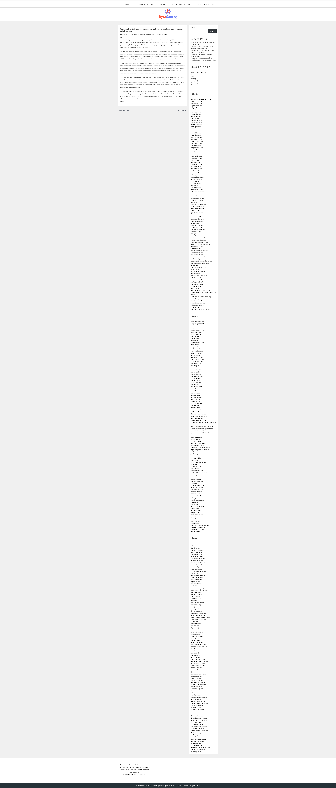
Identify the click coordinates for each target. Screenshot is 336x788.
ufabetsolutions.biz (197, 387)
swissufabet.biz (196, 374)
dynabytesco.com (196, 187)
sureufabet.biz (195, 395)
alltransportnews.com (198, 414)
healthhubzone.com (197, 342)
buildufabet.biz (195, 412)
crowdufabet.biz (196, 410)
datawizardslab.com (197, 192)
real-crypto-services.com (199, 456)
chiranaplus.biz (196, 699)
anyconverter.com (197, 632)
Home (127, 4)
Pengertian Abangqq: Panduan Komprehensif (201, 55)
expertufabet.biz (196, 368)
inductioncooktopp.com (199, 278)
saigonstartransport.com (199, 674)
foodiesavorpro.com (197, 200)
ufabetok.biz (195, 405)
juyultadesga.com (196, 454)
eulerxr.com (195, 223)
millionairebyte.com (197, 305)
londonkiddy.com (196, 299)
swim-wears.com (196, 569)
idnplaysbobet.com (197, 255)
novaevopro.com (196, 145)
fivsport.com (195, 483)
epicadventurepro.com (198, 204)
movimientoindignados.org (200, 496)
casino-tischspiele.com (198, 619)
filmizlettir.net (195, 548)
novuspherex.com (196, 143)
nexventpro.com (196, 154)
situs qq (193, 78)
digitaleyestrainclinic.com (199, 726)
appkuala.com (195, 655)
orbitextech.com (196, 227)
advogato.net (195, 607)
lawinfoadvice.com (197, 487)
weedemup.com (196, 269)
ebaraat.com (195, 345)
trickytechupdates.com (198, 739)
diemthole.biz (195, 638)
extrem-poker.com (197, 466)
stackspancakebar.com (198, 701)
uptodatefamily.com (197, 500)
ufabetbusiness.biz (197, 376)
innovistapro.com (196, 168)
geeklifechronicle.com (198, 196)
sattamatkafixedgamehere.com (201, 261)
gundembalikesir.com (198, 336)
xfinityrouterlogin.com (198, 733)
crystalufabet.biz (196, 403)
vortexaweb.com (196, 139)
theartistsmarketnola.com (199, 697)
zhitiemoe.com (196, 510)
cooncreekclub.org (197, 552)
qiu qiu (193, 76)
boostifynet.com (196, 152)
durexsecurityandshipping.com (201, 447)
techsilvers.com (196, 479)
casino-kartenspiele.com (199, 615)
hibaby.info (194, 265)
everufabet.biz (195, 408)
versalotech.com (196, 179)
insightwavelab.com (197, 206)
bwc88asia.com (196, 464)
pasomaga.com (196, 523)
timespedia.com (196, 634)
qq (191, 74)
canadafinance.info (197, 686)
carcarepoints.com (197, 470)
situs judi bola (132, 765)
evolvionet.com (196, 112)
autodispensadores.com (199, 276)
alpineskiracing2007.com (199, 718)
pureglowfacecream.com (199, 647)
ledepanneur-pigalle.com (199, 693)
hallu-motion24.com (197, 710)
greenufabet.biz (196, 378)
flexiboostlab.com (196, 171)
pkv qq (137, 772)
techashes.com (196, 326)
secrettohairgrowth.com (199, 663)
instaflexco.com (196, 166)
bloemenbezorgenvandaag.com (201, 661)
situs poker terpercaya (198, 72)
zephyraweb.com (196, 137)
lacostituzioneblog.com (198, 506)
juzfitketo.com (195, 521)
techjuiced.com (196, 347)
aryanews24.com (196, 437)
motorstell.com (196, 584)
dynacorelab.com (196, 122)
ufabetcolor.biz (196, 380)
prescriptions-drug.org (198, 588)
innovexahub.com (196, 120)
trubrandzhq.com (196, 150)
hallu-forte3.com (196, 707)
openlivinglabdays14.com (199, 431)
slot (152, 4)
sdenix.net (194, 600)
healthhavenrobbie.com (198, 240)
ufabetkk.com (195, 640)
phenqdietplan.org (197, 489)
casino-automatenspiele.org (200, 617)
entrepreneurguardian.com (200, 263)
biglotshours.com (196, 355)
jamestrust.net (196, 623)
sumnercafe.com (196, 491)
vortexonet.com (196, 116)
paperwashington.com (198, 267)
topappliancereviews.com (199, 737)
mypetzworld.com (197, 458)
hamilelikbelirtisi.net (197, 177)
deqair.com (194, 477)
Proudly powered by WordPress (163, 786)
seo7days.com (195, 657)
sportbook (177, 4)
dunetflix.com (195, 494)
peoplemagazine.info (198, 324)
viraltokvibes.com (196, 592)
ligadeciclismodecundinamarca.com (203, 290)
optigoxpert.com (196, 158)
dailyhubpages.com (197, 252)
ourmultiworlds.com (197, 550)
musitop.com (195, 502)
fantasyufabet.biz (196, 370)
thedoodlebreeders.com (199, 473)
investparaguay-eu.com (198, 462)
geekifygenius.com (197, 225)
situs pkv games (196, 81)
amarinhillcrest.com (197, 602)
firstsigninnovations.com (199, 565)
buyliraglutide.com (197, 357)
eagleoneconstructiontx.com (200, 244)
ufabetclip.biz (195, 366)
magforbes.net (196, 596)
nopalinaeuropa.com (197, 529)
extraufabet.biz (196, 382)
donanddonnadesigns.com (200, 242)
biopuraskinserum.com (198, 682)
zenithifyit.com (196, 133)
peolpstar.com (195, 573)
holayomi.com (195, 288)
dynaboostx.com (196, 164)
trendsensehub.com (197, 219)
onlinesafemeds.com (197, 359)
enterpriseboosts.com (198, 613)
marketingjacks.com (197, 735)
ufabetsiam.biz (195, 372)
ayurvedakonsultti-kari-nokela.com (202, 433)
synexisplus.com (196, 114)
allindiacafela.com (197, 716)
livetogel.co (194, 234)
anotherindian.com (197, 515)
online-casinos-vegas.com (199, 731)
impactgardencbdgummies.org (201, 525)
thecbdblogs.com (196, 745)
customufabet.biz (196, 397)
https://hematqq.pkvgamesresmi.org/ (134, 774)
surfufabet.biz (195, 391)
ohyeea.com (195, 508)
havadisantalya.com (197, 330)
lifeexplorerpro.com (197, 208)
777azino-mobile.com (198, 441)
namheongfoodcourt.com (199, 703)
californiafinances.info (198, 684)
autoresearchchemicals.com (200, 747)
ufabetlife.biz (195, 384)
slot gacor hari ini (136, 769)
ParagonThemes (194, 786)
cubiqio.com (195, 194)
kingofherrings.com (197, 649)
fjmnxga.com (195, 672)
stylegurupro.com (197, 189)
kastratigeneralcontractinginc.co (202, 426)
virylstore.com (195, 581)
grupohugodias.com (197, 475)
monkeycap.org (196, 598)
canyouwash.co (196, 328)
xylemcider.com (196, 517)
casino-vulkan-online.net (199, 720)
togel (190, 4)
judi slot (125, 765)
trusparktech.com (197, 148)
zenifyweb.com (196, 231)
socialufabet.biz (196, 389)
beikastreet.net (196, 546)
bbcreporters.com (197, 418)
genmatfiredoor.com (198, 236)
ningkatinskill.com (197, 481)
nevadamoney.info (197, 689)
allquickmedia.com (197, 642)
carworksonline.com (197, 577)
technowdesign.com (197, 445)
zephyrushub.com (196, 106)
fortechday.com (196, 307)
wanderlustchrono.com (198, 215)
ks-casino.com (195, 468)
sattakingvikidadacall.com (199, 257)
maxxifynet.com (196, 118)
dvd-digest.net (196, 695)
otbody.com (195, 621)
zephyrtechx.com (196, 156)
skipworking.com (196, 628)
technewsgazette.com (198, 644)
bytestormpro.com (197, 213)
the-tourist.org (196, 605)
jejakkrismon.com (197, 636)
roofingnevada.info (197, 282)
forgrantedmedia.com (198, 571)
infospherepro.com (197, 198)
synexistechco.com (197, 124)
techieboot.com (196, 334)
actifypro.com (195, 162)
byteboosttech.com (197, 349)
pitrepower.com (196, 722)
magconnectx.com (197, 284)
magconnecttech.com (198, 229)
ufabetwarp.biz (196, 363)
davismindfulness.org (198, 303)
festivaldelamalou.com (198, 563)
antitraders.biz (196, 435)
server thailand (125, 769)
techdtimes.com (196, 332)
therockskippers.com (198, 712)
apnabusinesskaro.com (198, 749)
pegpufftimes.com (197, 554)
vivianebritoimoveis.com (199, 594)
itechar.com (195, 338)
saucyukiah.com (196, 544)
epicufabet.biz (195, 401)
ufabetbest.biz (195, 393)
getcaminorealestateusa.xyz (200, 309)
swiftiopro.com (196, 175)
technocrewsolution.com (199, 590)
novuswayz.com (196, 160)
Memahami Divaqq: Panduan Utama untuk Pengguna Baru (203, 51)
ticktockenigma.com (197, 221)
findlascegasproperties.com (200, 238)
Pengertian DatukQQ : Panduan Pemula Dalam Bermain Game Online (203, 59)
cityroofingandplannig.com (200, 449)
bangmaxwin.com (196, 676)
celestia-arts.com (197, 556)
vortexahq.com (196, 131)
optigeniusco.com (197, 141)
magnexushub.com (197, 351)
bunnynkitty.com (196, 668)
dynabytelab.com (196, 110)
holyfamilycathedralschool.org (201, 297)
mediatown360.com (197, 724)
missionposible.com (197, 728)
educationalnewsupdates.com (201, 99)
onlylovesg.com (196, 248)
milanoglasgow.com (197, 705)
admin (137, 34)
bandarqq (140, 765)
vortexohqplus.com (197, 173)
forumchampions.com (198, 558)
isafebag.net (195, 609)
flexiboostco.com (196, 101)
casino (163, 4)
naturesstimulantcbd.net (199, 527)
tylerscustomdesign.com (199, 575)
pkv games (140, 4)
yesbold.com (195, 340)
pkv (192, 85)
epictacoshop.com (197, 680)
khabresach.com (196, 743)
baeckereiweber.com (197, 321)
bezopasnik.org (196, 670)
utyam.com (194, 504)
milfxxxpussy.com (196, 498)
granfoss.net (195, 714)
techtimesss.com (196, 579)
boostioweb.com (196, 103)
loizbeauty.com (196, 630)
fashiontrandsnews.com (199, 416)
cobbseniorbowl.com (198, 443)
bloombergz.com (196, 611)
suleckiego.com (196, 751)
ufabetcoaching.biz (197, 301)
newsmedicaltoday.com (198, 280)
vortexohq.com (196, 202)
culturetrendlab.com (197, 217)
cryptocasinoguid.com (198, 420)
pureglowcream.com (198, 659)
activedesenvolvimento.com (200, 250)
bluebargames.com (197, 560)
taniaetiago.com (196, 519)
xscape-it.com (195, 439)
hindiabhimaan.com (197, 741)
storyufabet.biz (196, 399)
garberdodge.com (197, 567)
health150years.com (197, 586)
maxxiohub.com (196, 135)
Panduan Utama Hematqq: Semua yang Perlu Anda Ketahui (202, 47)
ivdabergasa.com (196, 452)
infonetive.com (196, 678)
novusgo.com (195, 210)
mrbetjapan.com (196, 651)
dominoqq (146, 765)
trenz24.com (195, 626)
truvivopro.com (196, 127)
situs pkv (137, 767)
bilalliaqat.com (195, 273)
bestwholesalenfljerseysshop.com (202, 429)
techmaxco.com (196, 181)
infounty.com (195, 460)
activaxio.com (195, 185)
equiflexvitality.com (197, 246)
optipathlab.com (196, 108)
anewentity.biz (195, 653)
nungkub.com (195, 512)
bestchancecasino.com (198, 271)
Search (193, 27)
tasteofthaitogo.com (198, 665)
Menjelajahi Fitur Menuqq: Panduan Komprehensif (203, 43)
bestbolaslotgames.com (199, 259)
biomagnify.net (196, 531)
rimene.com (195, 691)
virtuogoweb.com (196, 353)
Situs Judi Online (206, 4)
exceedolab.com (196, 183)
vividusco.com (195, 129)
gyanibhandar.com (197, 361)
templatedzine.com (197, 485)
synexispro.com (196, 286)
